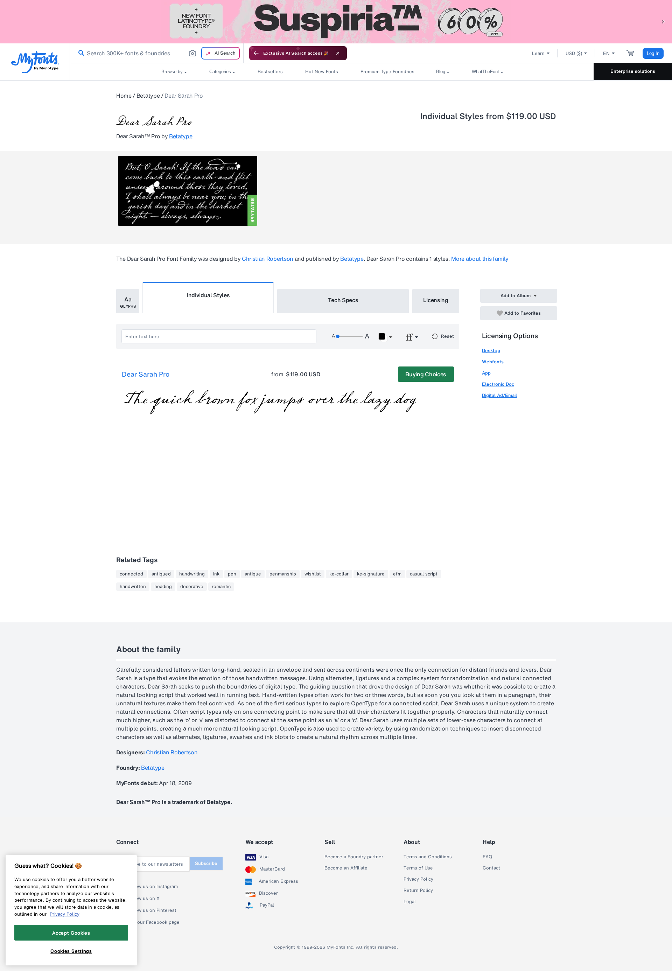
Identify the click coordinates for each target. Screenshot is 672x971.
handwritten (133, 586)
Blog (440, 71)
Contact (491, 868)
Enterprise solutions (632, 71)
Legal (410, 901)
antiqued (161, 574)
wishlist (312, 574)
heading (163, 586)
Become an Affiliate (346, 868)
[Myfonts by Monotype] (35, 62)
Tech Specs (343, 300)
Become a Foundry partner (353, 857)
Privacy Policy (418, 879)
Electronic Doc (498, 384)
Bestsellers (270, 71)
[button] (663, 21)
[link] (80, 53)
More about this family (480, 258)
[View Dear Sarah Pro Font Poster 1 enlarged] (187, 191)
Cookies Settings (71, 951)
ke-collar (339, 574)
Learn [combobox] (538, 53)
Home (124, 95)
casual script (424, 574)
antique (253, 574)
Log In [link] (653, 53)
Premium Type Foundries (387, 71)
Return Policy (418, 890)
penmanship (283, 574)
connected (131, 574)
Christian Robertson (267, 258)
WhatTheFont (485, 71)
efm (397, 574)
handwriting (192, 574)
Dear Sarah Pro (145, 374)
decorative (191, 586)
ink (216, 574)
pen (232, 574)
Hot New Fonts (321, 71)
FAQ (487, 857)
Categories (220, 71)
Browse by (172, 71)
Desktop (491, 350)
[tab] (127, 301)
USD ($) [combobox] (574, 53)
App (486, 373)
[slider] (349, 336)
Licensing (435, 300)
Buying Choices (425, 374)
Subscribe (206, 863)
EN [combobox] (606, 53)
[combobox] (157, 53)
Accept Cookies (71, 932)
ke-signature (371, 574)
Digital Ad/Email (499, 395)
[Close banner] (338, 53)
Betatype (148, 95)
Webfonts (493, 361)
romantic (221, 586)
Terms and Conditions (428, 857)
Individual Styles (208, 295)
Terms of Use (418, 868)
